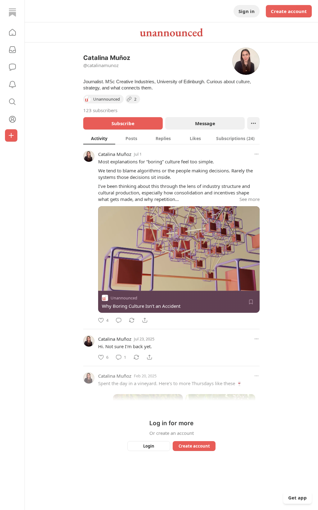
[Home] (12, 12)
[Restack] (131, 320)
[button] (12, 32)
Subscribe (122, 123)
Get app (297, 497)
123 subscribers (100, 110)
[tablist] (171, 138)
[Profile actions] (253, 123)
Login (148, 446)
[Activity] (12, 84)
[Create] (11, 135)
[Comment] (118, 320)
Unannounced (124, 298)
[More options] (256, 154)
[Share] (144, 320)
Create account (289, 11)
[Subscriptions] (12, 49)
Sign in (246, 11)
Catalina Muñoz (114, 154)
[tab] (99, 138)
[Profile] (12, 119)
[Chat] (12, 67)
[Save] (251, 302)
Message (205, 123)
